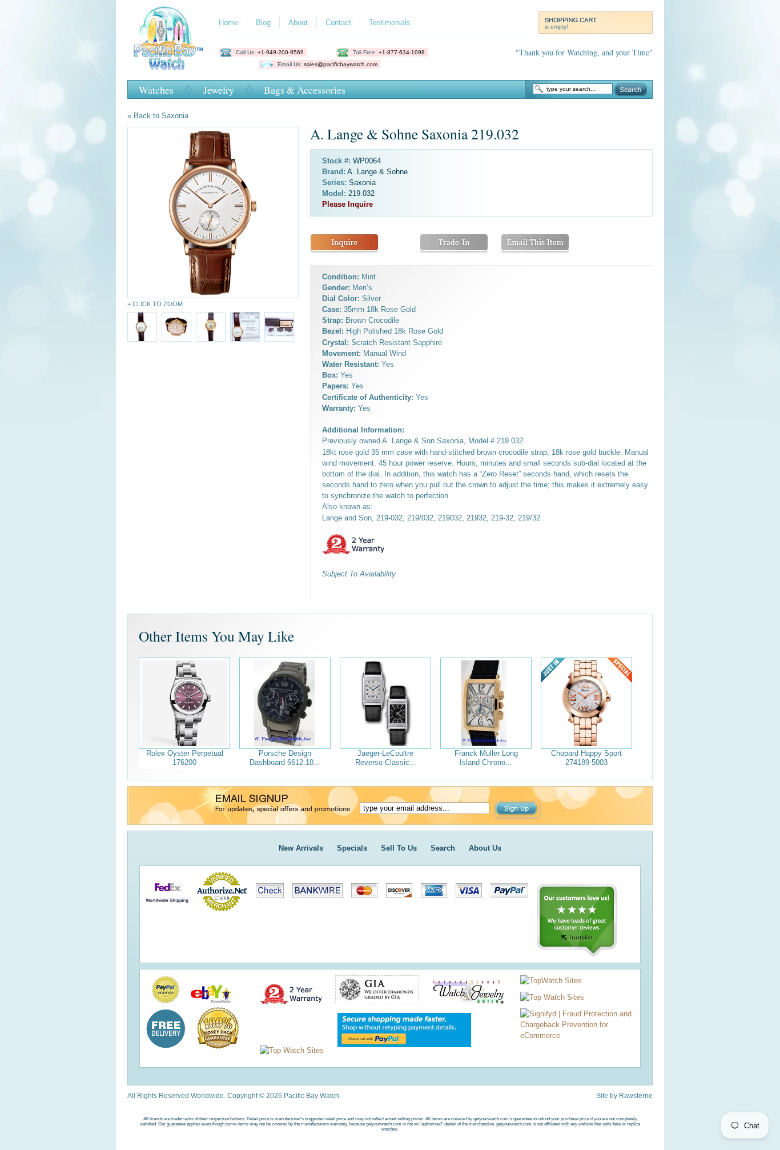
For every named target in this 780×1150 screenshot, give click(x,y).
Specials (352, 848)
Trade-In (454, 244)
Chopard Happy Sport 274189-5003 (586, 758)
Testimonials (390, 22)
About (298, 22)
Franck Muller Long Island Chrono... (486, 758)
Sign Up (517, 809)
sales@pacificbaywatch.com (340, 64)
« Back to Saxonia (157, 115)
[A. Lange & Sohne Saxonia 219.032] (213, 212)
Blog (263, 22)
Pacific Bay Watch (168, 38)
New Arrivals (301, 848)
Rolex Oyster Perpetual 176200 (184, 758)
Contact (338, 22)
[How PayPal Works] (398, 1050)
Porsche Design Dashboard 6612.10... (285, 758)
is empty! (556, 26)
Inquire (344, 244)
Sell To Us (399, 848)
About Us (485, 848)
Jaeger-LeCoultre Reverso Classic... (385, 758)
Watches (156, 90)
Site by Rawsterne (624, 1095)
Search (630, 89)
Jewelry (218, 90)
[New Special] (586, 703)
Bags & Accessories (304, 90)
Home (228, 22)
